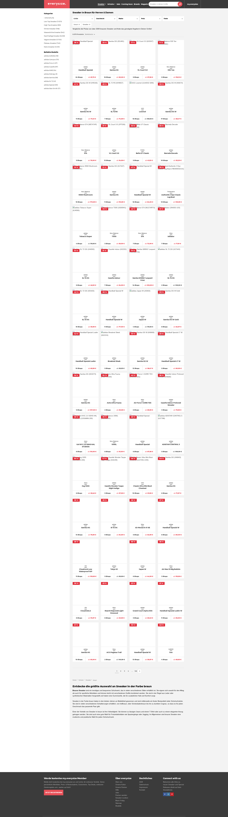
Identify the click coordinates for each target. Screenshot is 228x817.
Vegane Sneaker (50, 40)
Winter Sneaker (50, 29)
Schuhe (110, 4)
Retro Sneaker (49, 47)
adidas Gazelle (49, 67)
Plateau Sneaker (50, 43)
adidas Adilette (49, 56)
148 (136, 671)
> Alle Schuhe (49, 18)
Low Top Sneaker (50, 21)
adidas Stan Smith (51, 88)
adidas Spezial (49, 85)
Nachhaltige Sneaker (52, 36)
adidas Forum (49, 63)
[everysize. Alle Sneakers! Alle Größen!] (57, 4)
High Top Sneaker (50, 25)
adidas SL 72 (48, 81)
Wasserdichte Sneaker (52, 32)
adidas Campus (50, 59)
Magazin (144, 4)
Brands (137, 4)
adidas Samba (49, 77)
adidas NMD (48, 70)
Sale (118, 4)
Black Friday (120, 800)
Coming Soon (127, 4)
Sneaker (88, 680)
